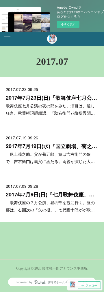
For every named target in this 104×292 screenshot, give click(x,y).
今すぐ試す (68, 24)
